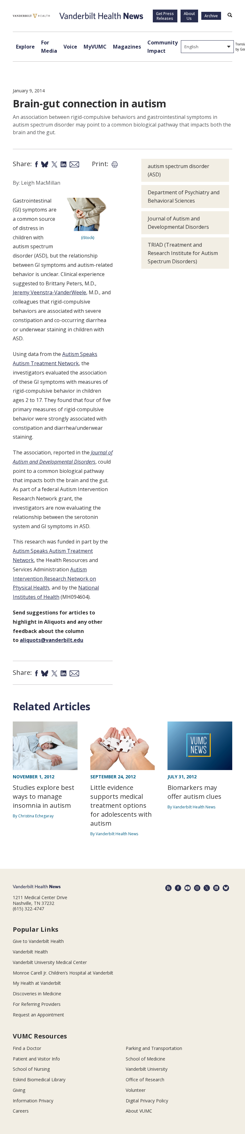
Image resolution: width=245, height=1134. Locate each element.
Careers (21, 1111)
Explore (25, 46)
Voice (70, 46)
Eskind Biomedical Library (39, 1079)
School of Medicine (145, 1059)
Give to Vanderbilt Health (38, 941)
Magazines (127, 46)
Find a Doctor (27, 1048)
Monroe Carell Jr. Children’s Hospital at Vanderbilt (63, 973)
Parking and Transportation (154, 1048)
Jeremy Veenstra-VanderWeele (49, 292)
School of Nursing (31, 1069)
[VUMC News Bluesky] (226, 888)
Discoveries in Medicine (37, 994)
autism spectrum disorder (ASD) (178, 170)
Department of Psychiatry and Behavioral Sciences (183, 196)
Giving (19, 1090)
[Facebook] (178, 888)
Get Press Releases (165, 16)
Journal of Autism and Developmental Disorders (178, 222)
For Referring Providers (37, 1004)
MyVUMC (95, 46)
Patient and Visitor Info (36, 1059)
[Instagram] (197, 888)
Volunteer (135, 1090)
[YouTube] (187, 888)
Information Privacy (33, 1101)
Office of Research (145, 1079)
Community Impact (162, 46)
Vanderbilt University (146, 1069)
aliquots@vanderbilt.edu (51, 640)
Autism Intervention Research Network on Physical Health (54, 578)
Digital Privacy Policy (147, 1101)
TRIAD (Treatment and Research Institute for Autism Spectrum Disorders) (183, 253)
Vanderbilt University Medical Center (50, 962)
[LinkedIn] (216, 888)
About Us (189, 16)
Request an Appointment (38, 1015)
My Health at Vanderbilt (37, 983)
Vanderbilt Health (30, 952)
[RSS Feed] (168, 888)
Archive (211, 16)
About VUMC (139, 1111)
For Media (49, 46)
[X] (207, 888)
